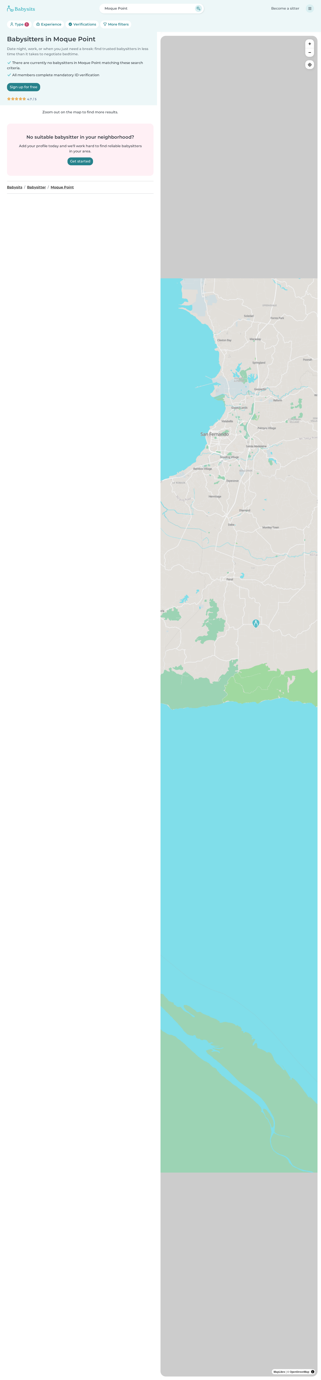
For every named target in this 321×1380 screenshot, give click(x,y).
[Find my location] (309, 64)
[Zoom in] (309, 43)
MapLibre (279, 1372)
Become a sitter (285, 8)
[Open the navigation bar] (310, 8)
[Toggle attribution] (312, 1371)
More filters (118, 24)
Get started (80, 161)
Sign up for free (23, 87)
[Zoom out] (309, 52)
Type (20, 24)
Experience (50, 24)
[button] (256, 623)
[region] (239, 706)
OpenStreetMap (299, 1372)
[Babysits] (21, 8)
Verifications (84, 24)
